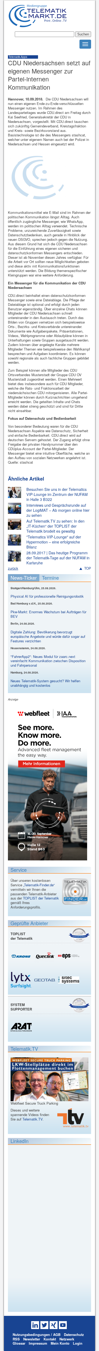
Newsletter (31, 1338)
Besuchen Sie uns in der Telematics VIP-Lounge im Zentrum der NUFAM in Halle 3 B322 (57, 494)
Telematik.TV (32, 1119)
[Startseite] (37, 24)
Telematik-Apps (18, 57)
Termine (50, 577)
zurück (13, 568)
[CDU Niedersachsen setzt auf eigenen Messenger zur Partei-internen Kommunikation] (37, 205)
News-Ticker (24, 577)
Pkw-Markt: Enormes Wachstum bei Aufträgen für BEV (48, 614)
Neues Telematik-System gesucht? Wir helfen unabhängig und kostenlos (45, 683)
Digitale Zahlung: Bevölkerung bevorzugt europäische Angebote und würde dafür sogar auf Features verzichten (48, 636)
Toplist (79, 935)
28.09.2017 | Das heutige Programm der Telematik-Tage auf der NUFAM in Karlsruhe (57, 557)
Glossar (19, 1343)
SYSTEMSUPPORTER (21, 1007)
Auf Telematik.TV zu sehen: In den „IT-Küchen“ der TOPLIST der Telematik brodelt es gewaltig (55, 525)
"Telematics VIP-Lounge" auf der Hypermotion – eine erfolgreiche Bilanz (53, 541)
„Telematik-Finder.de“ (39, 884)
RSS (16, 1338)
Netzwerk (66, 1338)
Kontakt (50, 1338)
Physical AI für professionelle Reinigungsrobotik (47, 596)
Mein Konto (60, 1343)
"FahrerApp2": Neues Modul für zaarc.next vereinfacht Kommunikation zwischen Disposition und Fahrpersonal (48, 661)
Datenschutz (74, 1334)
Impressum (38, 1343)
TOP (87, 568)
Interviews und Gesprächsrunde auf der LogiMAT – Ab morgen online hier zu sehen (57, 510)
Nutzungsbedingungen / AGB (36, 1334)
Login (77, 1343)
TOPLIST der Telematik (41, 898)
